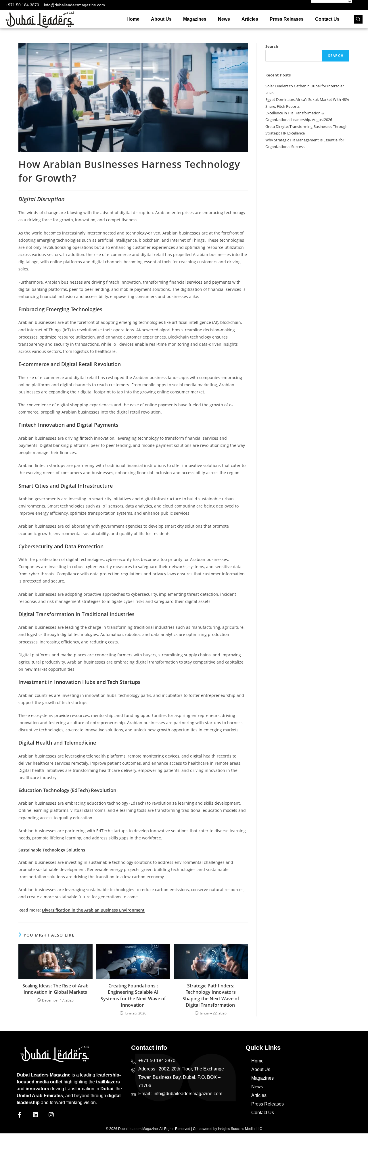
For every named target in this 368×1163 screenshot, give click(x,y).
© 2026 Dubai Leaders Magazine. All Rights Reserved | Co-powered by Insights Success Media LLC (184, 1129)
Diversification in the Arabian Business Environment (93, 910)
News (224, 19)
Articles (249, 19)
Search (271, 46)
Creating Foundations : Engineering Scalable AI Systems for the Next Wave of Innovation (133, 995)
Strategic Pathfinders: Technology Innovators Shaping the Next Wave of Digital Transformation (211, 995)
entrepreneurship (218, 695)
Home (132, 19)
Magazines (194, 19)
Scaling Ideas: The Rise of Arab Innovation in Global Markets (55, 989)
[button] (358, 19)
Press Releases (287, 19)
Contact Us (327, 19)
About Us (161, 19)
